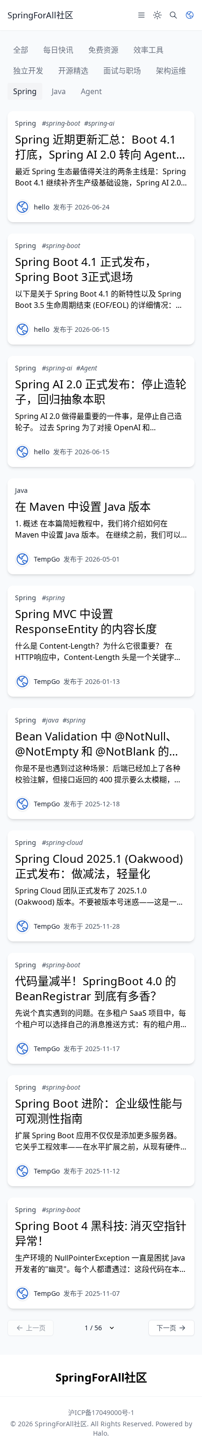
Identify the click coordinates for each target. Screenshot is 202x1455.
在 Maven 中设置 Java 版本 (83, 506)
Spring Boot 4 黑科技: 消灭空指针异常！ (100, 1233)
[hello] (22, 207)
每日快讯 (58, 50)
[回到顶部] (181, 1434)
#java (50, 719)
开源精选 (73, 70)
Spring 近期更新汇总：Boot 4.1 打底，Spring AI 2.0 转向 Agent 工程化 (95, 154)
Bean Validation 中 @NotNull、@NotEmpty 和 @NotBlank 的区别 (97, 751)
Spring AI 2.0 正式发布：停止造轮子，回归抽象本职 (100, 391)
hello (41, 206)
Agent (91, 91)
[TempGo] (22, 559)
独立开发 (28, 70)
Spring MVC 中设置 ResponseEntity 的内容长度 (86, 621)
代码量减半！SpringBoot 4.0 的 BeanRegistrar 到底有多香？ (95, 988)
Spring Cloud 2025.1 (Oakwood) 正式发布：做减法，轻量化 (99, 866)
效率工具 (148, 50)
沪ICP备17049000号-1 (101, 1412)
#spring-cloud (62, 842)
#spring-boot (61, 123)
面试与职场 (122, 70)
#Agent (86, 367)
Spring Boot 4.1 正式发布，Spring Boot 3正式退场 (85, 269)
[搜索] (173, 15)
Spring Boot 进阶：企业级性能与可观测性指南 (99, 1110)
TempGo (47, 559)
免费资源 (103, 50)
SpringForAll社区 (61, 1423)
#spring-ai (99, 123)
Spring (25, 91)
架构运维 (171, 70)
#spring (53, 597)
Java (59, 91)
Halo (100, 1433)
